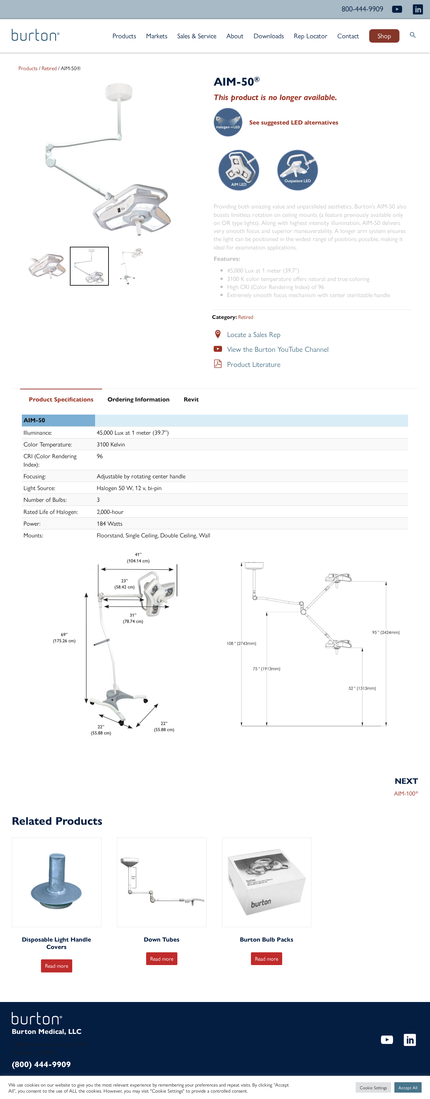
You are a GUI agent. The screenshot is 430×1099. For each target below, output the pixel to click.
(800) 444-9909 (41, 1064)
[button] (413, 36)
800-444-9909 (362, 8)
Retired (49, 68)
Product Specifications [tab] (61, 399)
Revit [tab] (191, 399)
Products (28, 68)
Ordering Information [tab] (139, 399)
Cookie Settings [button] (373, 1087)
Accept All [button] (408, 1087)
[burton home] (35, 38)
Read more (56, 965)
